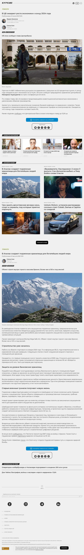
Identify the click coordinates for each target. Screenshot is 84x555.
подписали (21, 436)
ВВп (3, 32)
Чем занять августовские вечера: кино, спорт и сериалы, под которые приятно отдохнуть (21, 207)
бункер (4, 265)
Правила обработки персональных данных (15, 521)
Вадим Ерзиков (12, 19)
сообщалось (17, 434)
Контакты (6, 525)
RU (77, 3)
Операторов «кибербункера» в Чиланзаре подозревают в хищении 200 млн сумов (34, 467)
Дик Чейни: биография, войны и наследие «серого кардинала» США (29, 472)
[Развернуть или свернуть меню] (81, 3)
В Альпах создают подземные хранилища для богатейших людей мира (19, 171)
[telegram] (42, 504)
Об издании (7, 511)
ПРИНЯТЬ (64, 548)
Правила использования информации (14, 514)
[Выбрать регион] (73, 3)
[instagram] (26, 504)
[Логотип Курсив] (7, 3)
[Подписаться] (81, 496)
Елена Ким (10, 25)
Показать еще (42, 242)
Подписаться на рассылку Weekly (11, 494)
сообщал (18, 113)
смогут (33, 331)
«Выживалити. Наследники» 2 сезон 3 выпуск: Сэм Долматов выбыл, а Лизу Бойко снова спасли (62, 171)
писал (23, 440)
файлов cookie (39, 549)
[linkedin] (58, 504)
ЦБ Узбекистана (10, 32)
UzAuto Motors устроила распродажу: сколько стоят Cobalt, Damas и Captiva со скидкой (62, 207)
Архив (5, 518)
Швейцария (11, 265)
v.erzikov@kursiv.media (12, 22)
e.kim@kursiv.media (12, 28)
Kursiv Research (8, 532)
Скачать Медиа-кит (9, 528)
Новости (5, 9)
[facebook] (10, 504)
